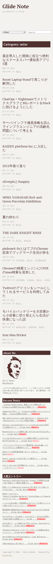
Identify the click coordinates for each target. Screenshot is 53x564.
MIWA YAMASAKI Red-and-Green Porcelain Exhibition (22, 199)
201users (42, 407)
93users (35, 448)
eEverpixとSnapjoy (16, 182)
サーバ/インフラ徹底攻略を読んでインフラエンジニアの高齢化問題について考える (26, 126)
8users (36, 441)
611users (23, 499)
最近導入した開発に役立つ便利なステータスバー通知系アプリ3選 (25, 60)
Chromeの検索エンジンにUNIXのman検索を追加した (25, 270)
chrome (20, 260)
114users (35, 414)
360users (30, 526)
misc (18, 71)
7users (20, 468)
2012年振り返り (14, 166)
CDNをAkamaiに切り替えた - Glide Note (20, 544)
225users (41, 421)
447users (31, 506)
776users (38, 483)
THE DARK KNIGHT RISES (21, 233)
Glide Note (15, 6)
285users (43, 544)
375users (41, 519)
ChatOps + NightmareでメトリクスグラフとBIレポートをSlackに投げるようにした (26, 103)
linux (30, 280)
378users (26, 512)
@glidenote (7, 383)
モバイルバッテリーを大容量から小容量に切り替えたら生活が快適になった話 (25, 315)
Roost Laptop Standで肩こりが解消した (25, 81)
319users (18, 539)
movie (27, 240)
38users (35, 427)
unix (47, 280)
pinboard (40, 260)
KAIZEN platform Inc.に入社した (24, 148)
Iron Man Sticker (14, 335)
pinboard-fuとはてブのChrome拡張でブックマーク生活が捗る (25, 250)
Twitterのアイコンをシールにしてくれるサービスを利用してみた (26, 292)
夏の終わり (10, 217)
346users (30, 532)
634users (32, 490)
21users (11, 461)
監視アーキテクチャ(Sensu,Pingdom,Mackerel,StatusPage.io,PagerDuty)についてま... (26, 496)
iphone (32, 327)
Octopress (7, 555)
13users (22, 434)
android (21, 327)
